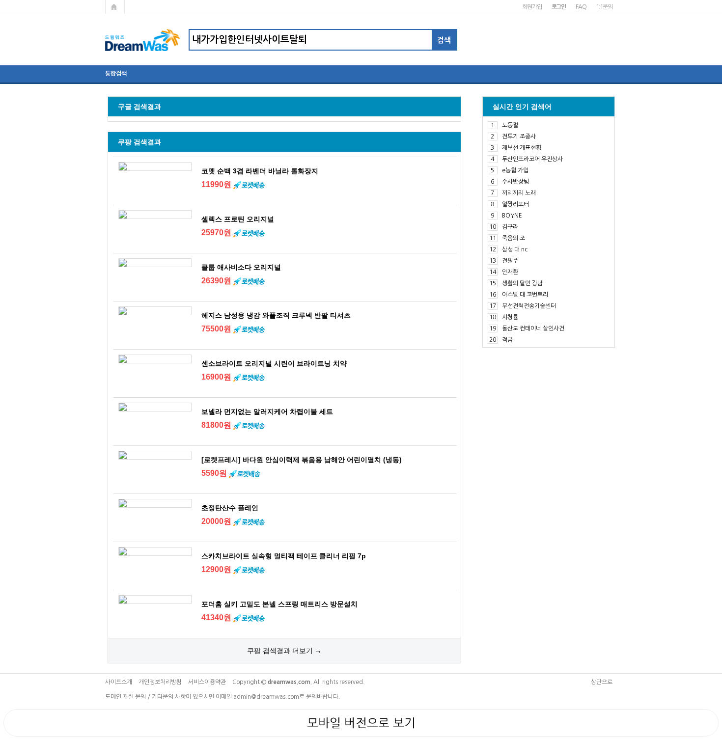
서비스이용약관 (207, 682)
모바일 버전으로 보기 (361, 723)
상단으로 (601, 682)
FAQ (581, 7)
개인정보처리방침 (160, 682)
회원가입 (531, 7)
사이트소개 (118, 682)
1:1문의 (604, 7)
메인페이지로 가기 (115, 7)
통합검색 (116, 74)
